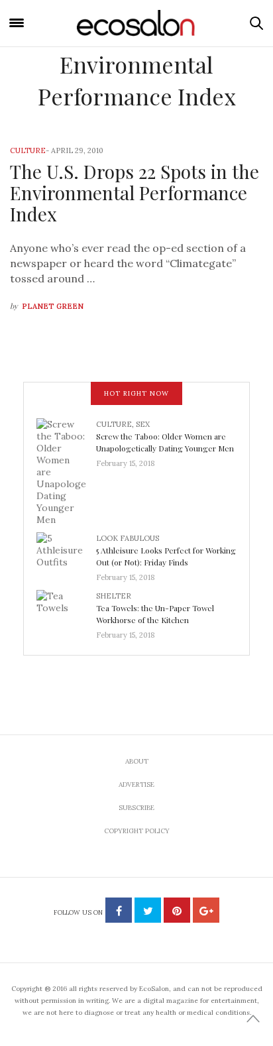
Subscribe (136, 807)
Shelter (113, 596)
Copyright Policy (137, 831)
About (136, 761)
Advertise (136, 784)
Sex (143, 424)
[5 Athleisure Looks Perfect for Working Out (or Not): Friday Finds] (66, 554)
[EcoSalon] (136, 23)
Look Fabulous (127, 538)
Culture (28, 150)
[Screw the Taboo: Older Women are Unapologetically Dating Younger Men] (66, 471)
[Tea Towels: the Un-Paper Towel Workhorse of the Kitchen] (66, 612)
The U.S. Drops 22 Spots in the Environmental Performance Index (134, 192)
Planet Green (52, 306)
